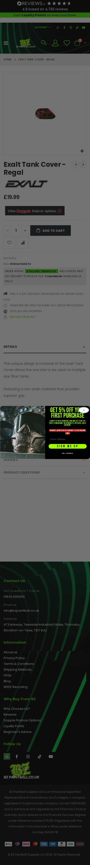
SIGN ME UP (67, 446)
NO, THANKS (67, 453)
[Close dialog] (83, 410)
